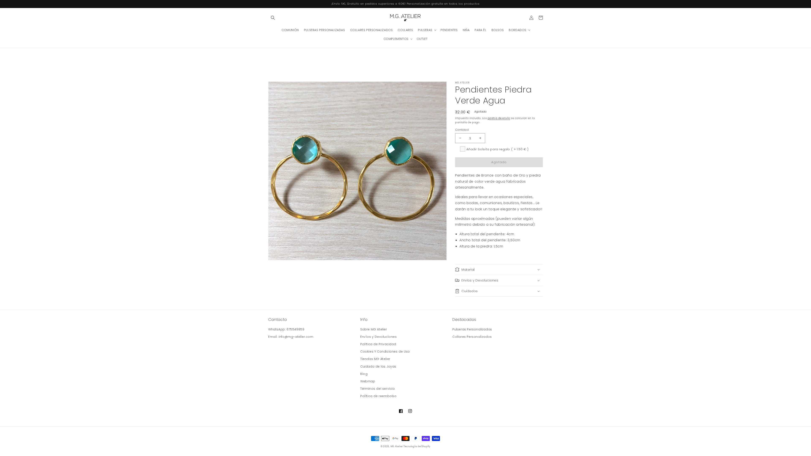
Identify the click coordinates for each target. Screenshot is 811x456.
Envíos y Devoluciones (378, 337)
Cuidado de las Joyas (378, 366)
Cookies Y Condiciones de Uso (385, 351)
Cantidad (462, 130)
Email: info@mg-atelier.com (290, 337)
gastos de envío (499, 118)
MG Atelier (397, 446)
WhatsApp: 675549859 (286, 329)
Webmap (367, 381)
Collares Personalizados (472, 337)
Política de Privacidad (378, 344)
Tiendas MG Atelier (375, 359)
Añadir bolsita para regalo (497, 149)
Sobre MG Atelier (373, 329)
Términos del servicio (377, 389)
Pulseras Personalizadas (472, 329)
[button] (273, 17)
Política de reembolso (378, 396)
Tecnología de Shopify (417, 446)
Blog (363, 374)
